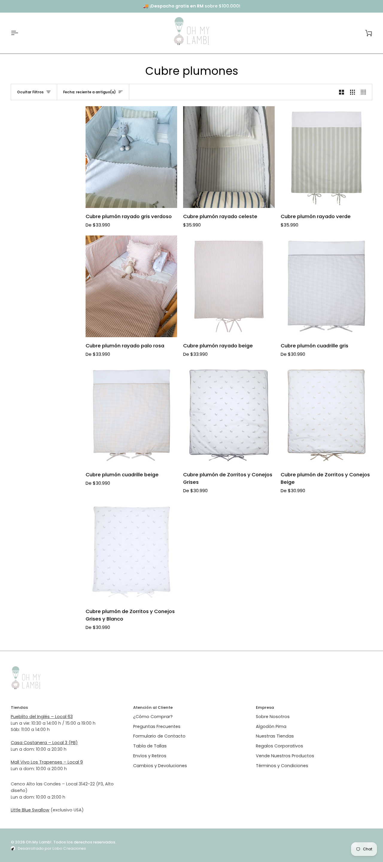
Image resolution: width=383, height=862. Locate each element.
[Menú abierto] (20, 33)
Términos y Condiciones (282, 766)
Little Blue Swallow (30, 810)
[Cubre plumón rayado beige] (229, 286)
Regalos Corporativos (279, 746)
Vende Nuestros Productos (285, 756)
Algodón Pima (271, 726)
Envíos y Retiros (149, 756)
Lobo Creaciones (69, 848)
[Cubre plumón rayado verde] (326, 157)
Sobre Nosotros (273, 717)
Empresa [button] (265, 707)
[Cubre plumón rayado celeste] (229, 157)
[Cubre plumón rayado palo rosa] (131, 286)
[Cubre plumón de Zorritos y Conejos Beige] (326, 415)
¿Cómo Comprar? (153, 717)
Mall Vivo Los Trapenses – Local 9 (47, 762)
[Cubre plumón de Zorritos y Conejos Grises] (229, 415)
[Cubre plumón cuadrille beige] (131, 415)
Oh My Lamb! (38, 842)
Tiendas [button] (19, 707)
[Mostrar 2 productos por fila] (341, 92)
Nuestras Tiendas (275, 736)
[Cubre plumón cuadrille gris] (326, 286)
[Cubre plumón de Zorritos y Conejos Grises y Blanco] (131, 552)
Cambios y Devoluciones (160, 766)
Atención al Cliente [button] (153, 707)
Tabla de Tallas (150, 746)
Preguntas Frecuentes (156, 726)
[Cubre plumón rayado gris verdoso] (131, 157)
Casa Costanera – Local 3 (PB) (44, 743)
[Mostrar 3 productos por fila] (352, 92)
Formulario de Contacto (159, 736)
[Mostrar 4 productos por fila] (365, 92)
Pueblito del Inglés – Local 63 (42, 717)
